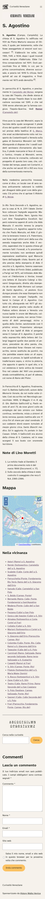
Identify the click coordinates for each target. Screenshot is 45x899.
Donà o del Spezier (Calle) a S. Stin (25, 616)
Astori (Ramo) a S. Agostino (21, 562)
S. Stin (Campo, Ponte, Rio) (21, 667)
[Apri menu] (41, 6)
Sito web (6, 841)
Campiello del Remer (23, 92)
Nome (6, 815)
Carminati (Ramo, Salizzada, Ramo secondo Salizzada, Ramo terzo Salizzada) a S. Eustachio (24, 656)
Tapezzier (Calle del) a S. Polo (22, 650)
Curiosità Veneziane (20, 7)
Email (6, 828)
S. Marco (37, 131)
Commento (8, 784)
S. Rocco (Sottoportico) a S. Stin (23, 677)
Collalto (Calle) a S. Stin (19, 626)
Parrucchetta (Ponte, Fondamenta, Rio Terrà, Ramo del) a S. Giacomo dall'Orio (24, 582)
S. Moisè (9, 197)
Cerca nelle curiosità (12, 735)
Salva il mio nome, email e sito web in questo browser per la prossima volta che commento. (24, 857)
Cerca (36, 740)
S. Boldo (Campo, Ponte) (20, 595)
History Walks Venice (30, 893)
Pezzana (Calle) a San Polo (21, 612)
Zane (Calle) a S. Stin (18, 680)
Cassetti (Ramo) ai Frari (19, 663)
